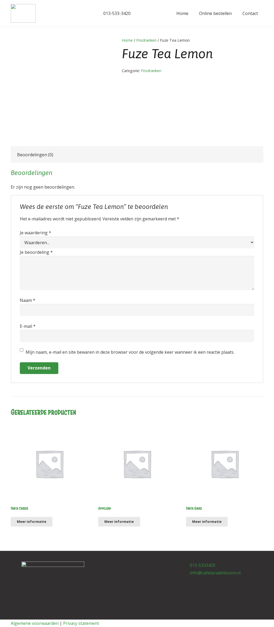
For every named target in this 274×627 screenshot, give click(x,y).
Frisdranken (146, 40)
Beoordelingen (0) (35, 155)
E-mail (28, 326)
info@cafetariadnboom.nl (215, 573)
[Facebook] (80, 13)
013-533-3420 (116, 13)
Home (127, 40)
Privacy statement (81, 623)
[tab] (35, 154)
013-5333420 (202, 565)
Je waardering (35, 233)
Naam (27, 300)
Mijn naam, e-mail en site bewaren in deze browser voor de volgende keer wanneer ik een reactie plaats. (130, 352)
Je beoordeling (36, 252)
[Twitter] (89, 13)
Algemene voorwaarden (35, 623)
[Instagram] (134, 567)
